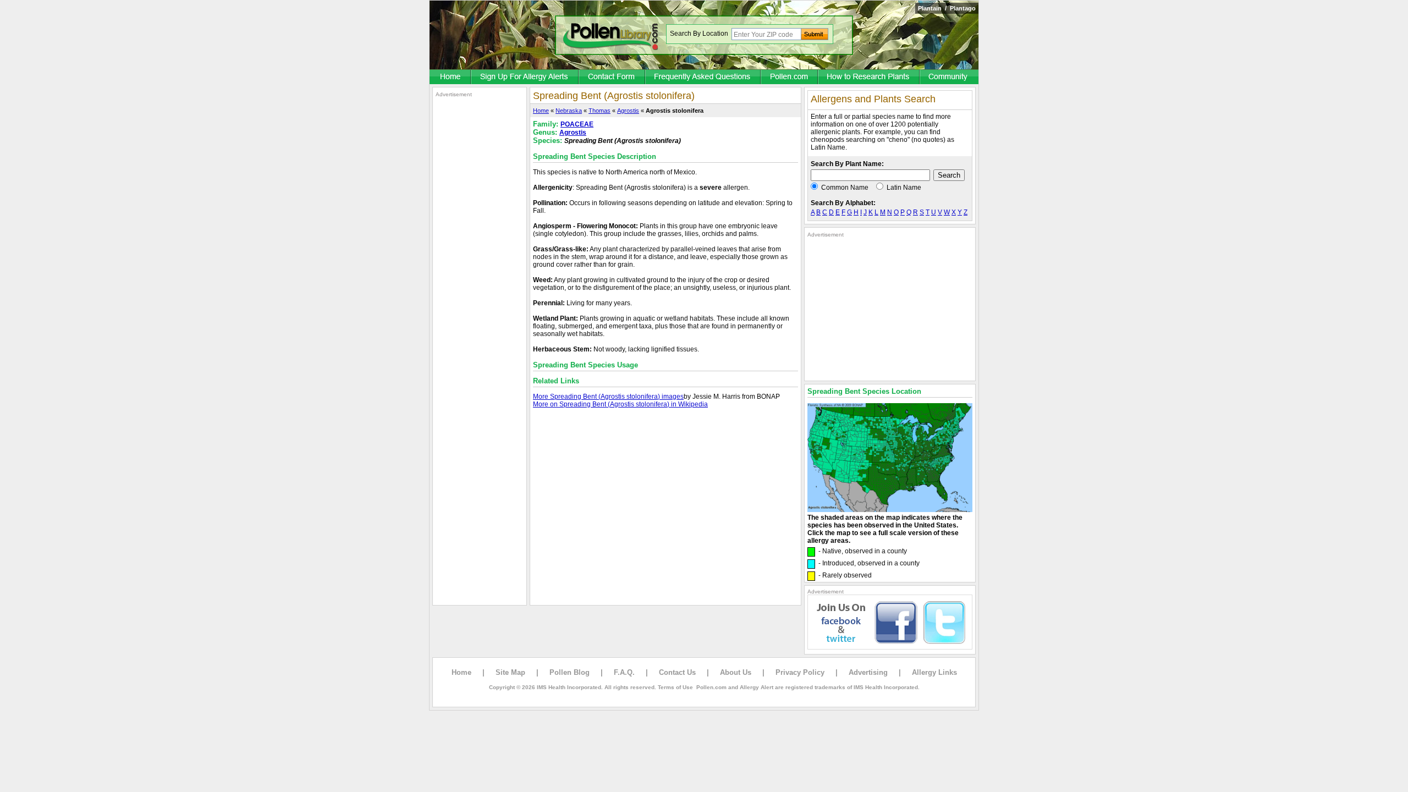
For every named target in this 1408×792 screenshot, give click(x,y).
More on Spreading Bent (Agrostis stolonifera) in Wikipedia (620, 404)
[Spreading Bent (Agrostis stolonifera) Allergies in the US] (889, 510)
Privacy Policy (800, 672)
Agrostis (628, 110)
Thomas (599, 110)
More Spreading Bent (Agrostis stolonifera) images (608, 396)
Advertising (868, 672)
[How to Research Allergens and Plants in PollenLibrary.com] (869, 77)
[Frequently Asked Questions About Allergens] (703, 77)
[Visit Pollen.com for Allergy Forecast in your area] (789, 77)
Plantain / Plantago (947, 8)
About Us (735, 672)
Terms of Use (675, 687)
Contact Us (677, 672)
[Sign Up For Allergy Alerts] (525, 77)
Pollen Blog (569, 672)
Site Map (510, 672)
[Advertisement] (480, 263)
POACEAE (576, 124)
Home (541, 110)
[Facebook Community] (949, 77)
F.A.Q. (624, 672)
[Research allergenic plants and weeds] (450, 77)
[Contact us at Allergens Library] (612, 77)
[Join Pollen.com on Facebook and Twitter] (889, 647)
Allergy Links (934, 672)
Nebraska (569, 110)
